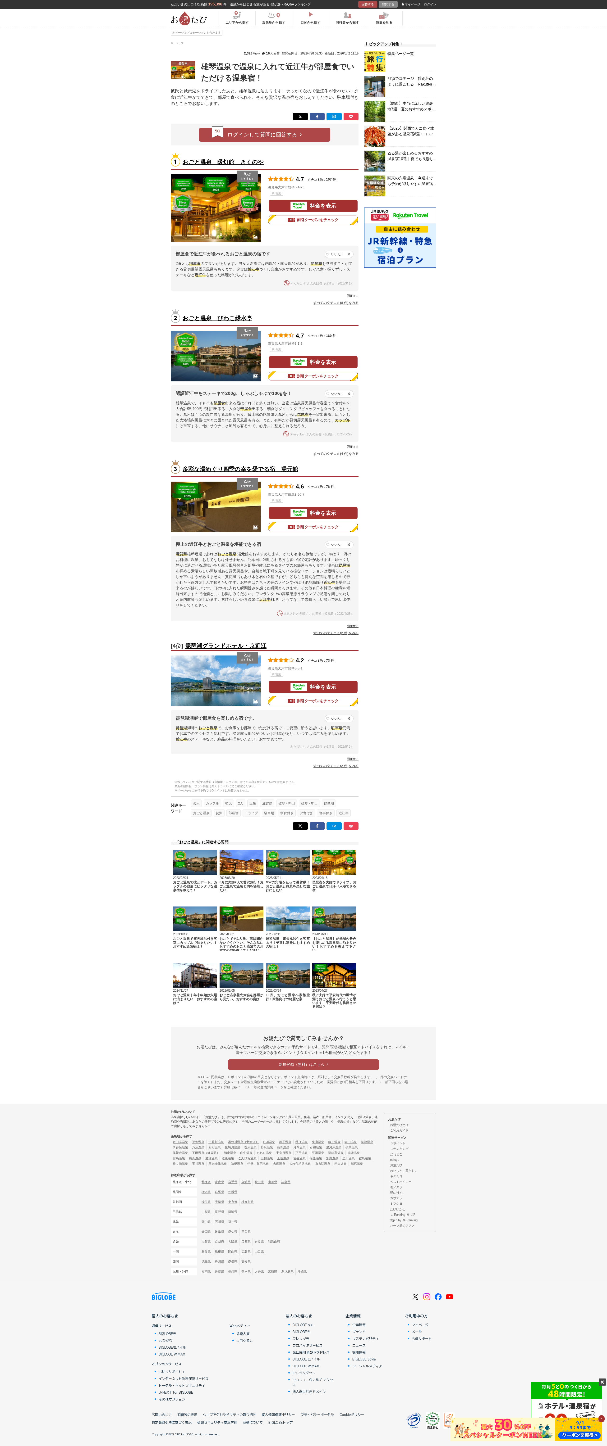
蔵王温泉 (334, 1142)
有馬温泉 (179, 1158)
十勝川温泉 (216, 1142)
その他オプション (172, 1399)
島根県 (219, 1251)
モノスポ (396, 1187)
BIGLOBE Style (364, 1359)
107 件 (331, 179)
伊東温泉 (351, 1147)
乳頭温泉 (269, 1142)
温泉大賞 (243, 1333)
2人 (240, 803)
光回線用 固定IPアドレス (311, 1352)
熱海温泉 (340, 1164)
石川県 (219, 1222)
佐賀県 (219, 1271)
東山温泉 (318, 1142)
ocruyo (394, 1159)
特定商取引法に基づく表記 (172, 1422)
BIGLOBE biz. (303, 1324)
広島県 (246, 1251)
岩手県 (232, 1182)
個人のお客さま (165, 1316)
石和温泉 (316, 1147)
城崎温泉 (354, 1153)
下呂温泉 (301, 1153)
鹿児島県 (287, 1271)
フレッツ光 (301, 1338)
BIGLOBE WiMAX (172, 1354)
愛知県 (232, 1232)
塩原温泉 (250, 1147)
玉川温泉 (198, 1164)
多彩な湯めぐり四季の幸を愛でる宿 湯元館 (240, 469)
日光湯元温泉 (217, 1164)
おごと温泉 (201, 813)
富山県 (206, 1222)
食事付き (325, 813)
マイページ (412, 4)
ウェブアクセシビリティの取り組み (229, 1414)
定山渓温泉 (180, 1142)
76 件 (330, 486)
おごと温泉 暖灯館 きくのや (223, 162)
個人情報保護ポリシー (278, 1414)
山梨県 (206, 1212)
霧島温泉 (365, 1158)
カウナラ (396, 1198)
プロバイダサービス (307, 1345)
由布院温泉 (322, 1164)
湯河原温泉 (333, 1147)
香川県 (219, 1261)
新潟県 (232, 1212)
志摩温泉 (279, 1164)
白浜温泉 (195, 1158)
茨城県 (232, 1192)
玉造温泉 (283, 1158)
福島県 (285, 1182)
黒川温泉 (348, 1158)
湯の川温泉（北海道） (243, 1142)
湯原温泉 (316, 1158)
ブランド (359, 1331)
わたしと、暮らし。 (404, 1170)
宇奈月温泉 (283, 1153)
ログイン (430, 4)
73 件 (330, 660)
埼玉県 (206, 1202)
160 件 (331, 336)
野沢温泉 (267, 1147)
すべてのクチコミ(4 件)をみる (336, 454)
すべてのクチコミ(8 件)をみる (336, 303)
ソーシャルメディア (367, 1366)
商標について (253, 1422)
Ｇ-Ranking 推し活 (402, 1214)
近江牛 (344, 813)
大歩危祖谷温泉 (300, 1164)
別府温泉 (332, 1158)
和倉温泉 (230, 1153)
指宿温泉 (357, 1164)
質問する (388, 4)
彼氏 (228, 803)
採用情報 (359, 1352)
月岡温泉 (299, 1147)
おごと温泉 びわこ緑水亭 (217, 318)
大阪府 (232, 1241)
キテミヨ (396, 1176)
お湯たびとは (399, 1125)
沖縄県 (302, 1271)
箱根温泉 (237, 1164)
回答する (368, 4)
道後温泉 (228, 1158)
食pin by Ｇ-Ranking (404, 1220)
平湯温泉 (318, 1153)
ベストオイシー (401, 1182)
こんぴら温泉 (247, 1158)
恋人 (196, 803)
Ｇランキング (399, 1149)
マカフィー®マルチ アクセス (313, 1382)
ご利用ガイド (399, 1130)
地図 (278, 193)
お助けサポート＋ (172, 1371)
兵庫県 (246, 1241)
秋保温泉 (301, 1142)
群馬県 (219, 1192)
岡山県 (232, 1251)
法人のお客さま (299, 1316)
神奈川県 (247, 1202)
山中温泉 (246, 1153)
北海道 (206, 1182)
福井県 (232, 1222)
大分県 (259, 1271)
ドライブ (251, 813)
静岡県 (206, 1232)
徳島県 (206, 1261)
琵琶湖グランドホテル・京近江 (226, 645)
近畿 (252, 803)
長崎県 (232, 1271)
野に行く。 (397, 1192)
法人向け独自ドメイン (309, 1391)
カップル (212, 803)
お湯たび (396, 1165)
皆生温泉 (299, 1158)
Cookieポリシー (352, 1414)
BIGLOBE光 (167, 1333)
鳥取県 (206, 1251)
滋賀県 (267, 803)
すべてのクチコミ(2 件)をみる (336, 633)
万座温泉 (198, 1147)
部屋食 (234, 813)
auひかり (165, 1340)
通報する (353, 296)
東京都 (232, 1202)
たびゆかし (397, 1209)
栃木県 (206, 1192)
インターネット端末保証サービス (183, 1378)
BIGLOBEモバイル (172, 1347)
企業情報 (353, 1316)
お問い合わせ (162, 1414)
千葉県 (219, 1202)
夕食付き (306, 813)
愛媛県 (232, 1261)
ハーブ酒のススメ (402, 1225)
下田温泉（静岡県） (206, 1153)
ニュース (359, 1345)
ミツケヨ (396, 1203)
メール (417, 1331)
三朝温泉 (267, 1158)
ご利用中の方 (416, 1316)
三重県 (246, 1232)
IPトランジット (304, 1372)
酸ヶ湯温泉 (180, 1164)
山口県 (259, 1251)
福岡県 (206, 1271)
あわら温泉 (264, 1153)
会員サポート (422, 1338)
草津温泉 (367, 1142)
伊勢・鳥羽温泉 (258, 1164)
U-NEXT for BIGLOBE (176, 1392)
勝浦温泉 (211, 1158)
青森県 (219, 1182)
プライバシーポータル (317, 1414)
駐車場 (269, 813)
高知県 (246, 1261)
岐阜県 (219, 1232)
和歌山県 (274, 1241)
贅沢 (219, 813)
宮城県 (246, 1182)
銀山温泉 (351, 1142)
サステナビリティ (365, 1338)
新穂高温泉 (336, 1153)
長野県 (219, 1212)
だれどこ (396, 1154)
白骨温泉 (283, 1147)
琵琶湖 (329, 803)
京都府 (219, 1241)
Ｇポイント (397, 1143)
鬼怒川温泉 (232, 1147)
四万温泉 (214, 1147)
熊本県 (246, 1271)
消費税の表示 (187, 1414)
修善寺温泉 (180, 1153)
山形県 (272, 1182)
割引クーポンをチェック (318, 220)
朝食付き (287, 813)
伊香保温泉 (180, 1147)
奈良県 (259, 1241)
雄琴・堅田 (286, 803)
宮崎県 (272, 1271)
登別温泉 (198, 1142)
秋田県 (259, 1182)
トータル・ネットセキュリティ (182, 1385)
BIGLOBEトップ (280, 1422)
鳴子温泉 (285, 1142)
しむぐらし (244, 1340)
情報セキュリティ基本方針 (217, 1422)
